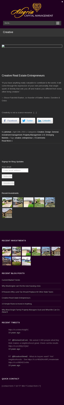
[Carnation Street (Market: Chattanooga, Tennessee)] (16, 261)
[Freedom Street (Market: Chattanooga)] (50, 202)
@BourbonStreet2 (20, 356)
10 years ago (14, 333)
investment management (12, 135)
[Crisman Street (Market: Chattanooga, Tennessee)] (7, 261)
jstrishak (7, 132)
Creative (40, 132)
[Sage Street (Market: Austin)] (39, 202)
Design (48, 132)
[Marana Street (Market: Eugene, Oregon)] (26, 261)
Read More (6, 141)
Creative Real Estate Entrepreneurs (23, 75)
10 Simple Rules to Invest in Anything (17, 304)
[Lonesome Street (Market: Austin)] (7, 213)
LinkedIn (32, 403)
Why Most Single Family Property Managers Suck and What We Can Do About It (31, 311)
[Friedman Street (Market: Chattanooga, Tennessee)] (18, 202)
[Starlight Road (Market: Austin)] (28, 202)
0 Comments (40, 138)
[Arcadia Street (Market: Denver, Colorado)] (7, 202)
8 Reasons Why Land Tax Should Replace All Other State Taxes (27, 292)
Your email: (7, 167)
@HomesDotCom (20, 340)
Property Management (32, 135)
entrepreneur (27, 138)
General (55, 132)
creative (18, 138)
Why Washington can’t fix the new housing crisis (21, 286)
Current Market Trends (11, 280)
